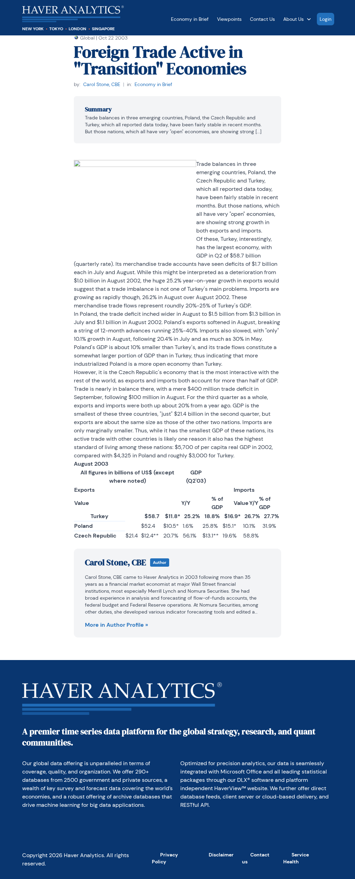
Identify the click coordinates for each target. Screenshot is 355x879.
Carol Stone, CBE (101, 84)
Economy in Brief (190, 19)
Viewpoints (229, 19)
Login (325, 19)
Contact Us (262, 19)
